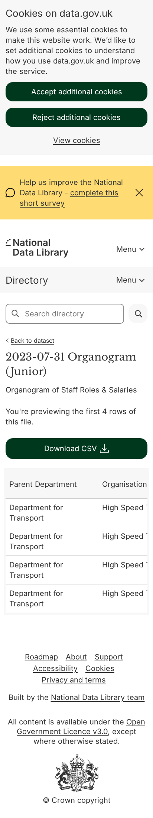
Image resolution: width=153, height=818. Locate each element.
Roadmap (41, 656)
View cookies (76, 140)
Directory (27, 280)
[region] (76, 541)
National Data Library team (98, 697)
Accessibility (55, 668)
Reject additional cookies (76, 117)
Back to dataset (32, 340)
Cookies (99, 668)
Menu (126, 249)
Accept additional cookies (76, 91)
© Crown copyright (77, 800)
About (76, 656)
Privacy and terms (74, 679)
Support (109, 656)
